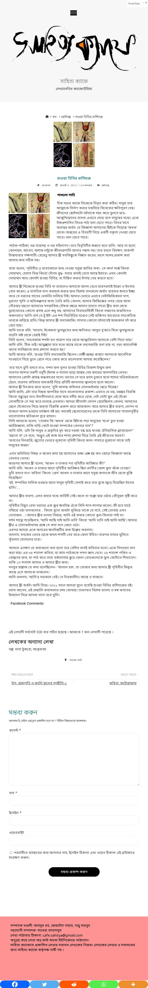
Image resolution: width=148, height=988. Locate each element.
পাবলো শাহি (76, 660)
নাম (13, 793)
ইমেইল (15, 813)
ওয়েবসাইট (16, 833)
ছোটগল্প (66, 117)
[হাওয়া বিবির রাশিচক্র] (74, 144)
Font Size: (134, 3)
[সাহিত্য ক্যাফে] (74, 51)
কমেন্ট (15, 730)
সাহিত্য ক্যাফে (74, 81)
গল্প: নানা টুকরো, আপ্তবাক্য (27, 649)
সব (54, 117)
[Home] (47, 117)
